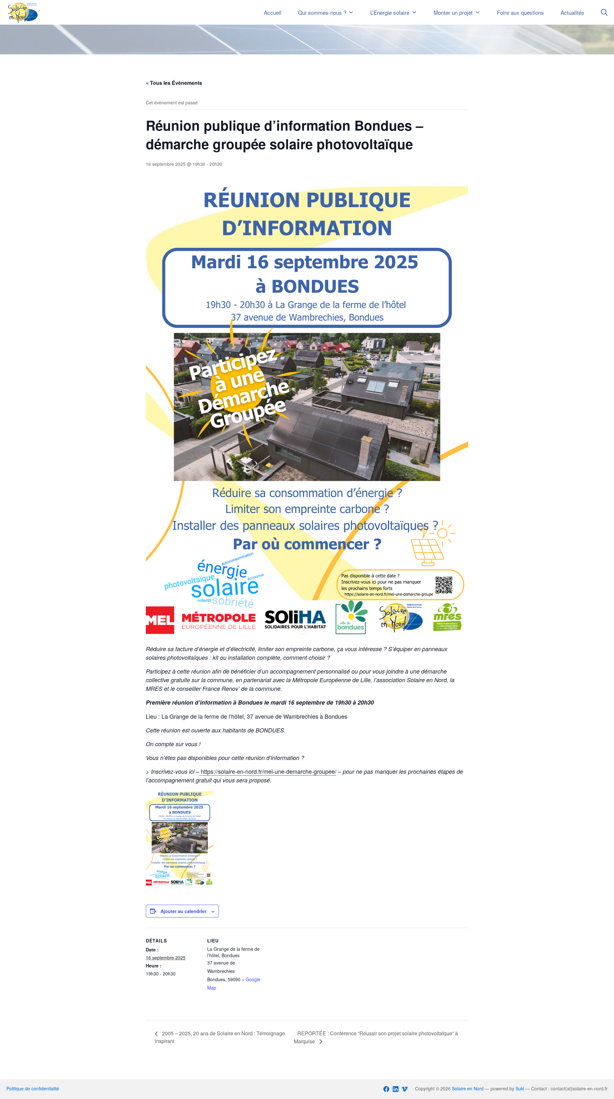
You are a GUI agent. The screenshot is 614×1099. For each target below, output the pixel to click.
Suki (520, 1088)
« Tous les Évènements (174, 82)
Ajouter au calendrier (183, 911)
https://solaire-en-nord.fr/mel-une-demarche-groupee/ (267, 771)
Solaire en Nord (468, 1088)
